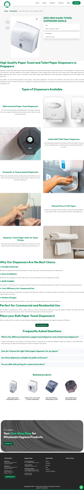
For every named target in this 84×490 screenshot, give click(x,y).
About (47, 461)
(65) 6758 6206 (28, 474)
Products (48, 463)
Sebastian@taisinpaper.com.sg (32, 470)
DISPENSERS (13, 11)
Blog (47, 467)
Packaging (48, 33)
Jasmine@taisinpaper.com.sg (31, 469)
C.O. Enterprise (44, 488)
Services (48, 465)
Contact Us (8, 443)
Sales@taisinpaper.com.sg (31, 466)
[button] (36, 19)
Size (46, 25)
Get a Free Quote (42, 325)
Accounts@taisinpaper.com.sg (32, 462)
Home (6, 11)
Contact (47, 469)
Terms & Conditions (50, 471)
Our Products (10, 476)
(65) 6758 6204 (28, 473)
